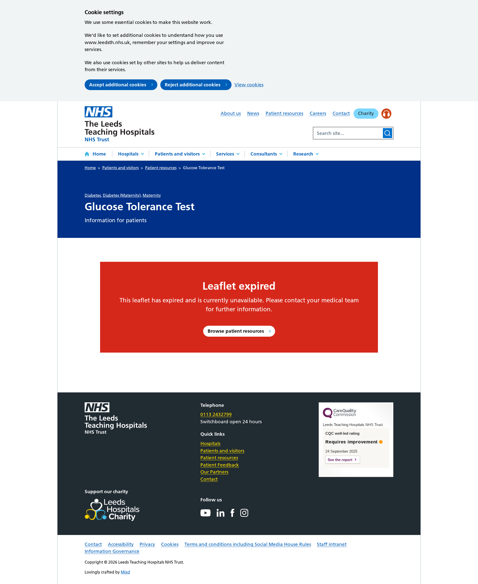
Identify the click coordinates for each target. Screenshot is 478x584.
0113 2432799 (216, 414)
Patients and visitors (177, 154)
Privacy (147, 544)
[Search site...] (347, 133)
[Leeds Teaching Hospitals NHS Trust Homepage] (119, 123)
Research (303, 154)
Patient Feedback (219, 465)
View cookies (249, 85)
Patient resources (284, 113)
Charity (366, 113)
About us (231, 113)
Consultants (263, 154)
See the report (340, 460)
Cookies (170, 544)
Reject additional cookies (192, 85)
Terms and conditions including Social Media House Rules (247, 544)
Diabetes (93, 195)
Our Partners (214, 472)
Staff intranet (332, 544)
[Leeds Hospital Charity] (120, 510)
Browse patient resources (236, 331)
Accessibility (121, 544)
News (253, 113)
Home (99, 154)
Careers (318, 113)
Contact (341, 113)
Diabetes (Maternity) (122, 195)
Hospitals (128, 154)
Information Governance (112, 551)
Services (225, 154)
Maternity (152, 195)
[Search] (387, 133)
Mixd (125, 572)
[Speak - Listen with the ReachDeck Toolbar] (386, 113)
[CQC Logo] (339, 417)
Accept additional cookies (117, 85)
